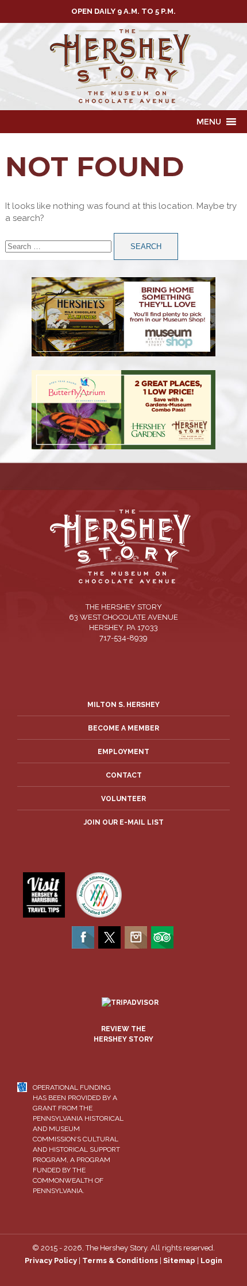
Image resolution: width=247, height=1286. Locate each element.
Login (211, 1260)
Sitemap (179, 1260)
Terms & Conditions (120, 1260)
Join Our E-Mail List (124, 822)
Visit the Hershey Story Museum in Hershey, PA (123, 66)
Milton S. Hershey (123, 705)
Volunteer (123, 799)
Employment (123, 752)
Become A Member (123, 728)
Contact (124, 775)
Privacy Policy (51, 1260)
